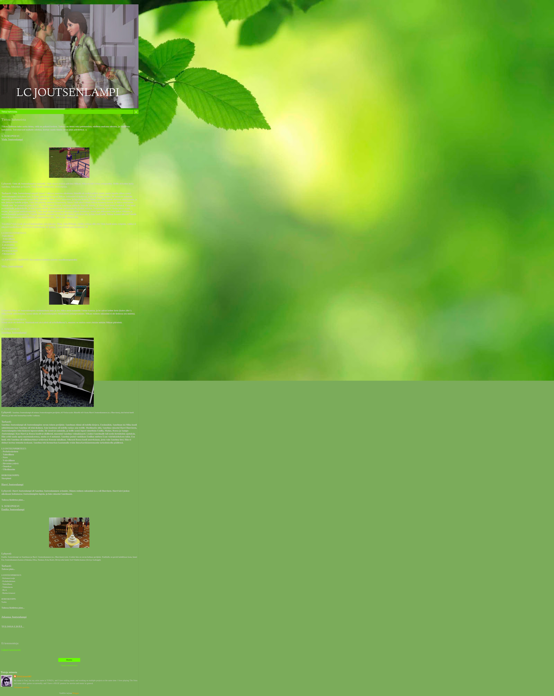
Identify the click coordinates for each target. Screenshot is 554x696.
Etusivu (69, 660)
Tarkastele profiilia (21, 687)
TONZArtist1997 (24, 676)
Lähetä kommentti (11, 650)
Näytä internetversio (69, 665)
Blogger (75, 693)
